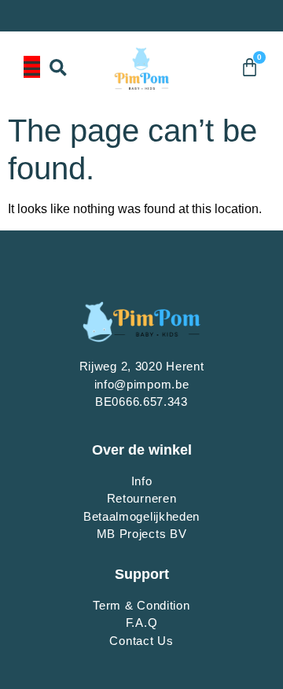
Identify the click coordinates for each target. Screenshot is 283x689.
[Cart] (249, 67)
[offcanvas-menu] (32, 67)
